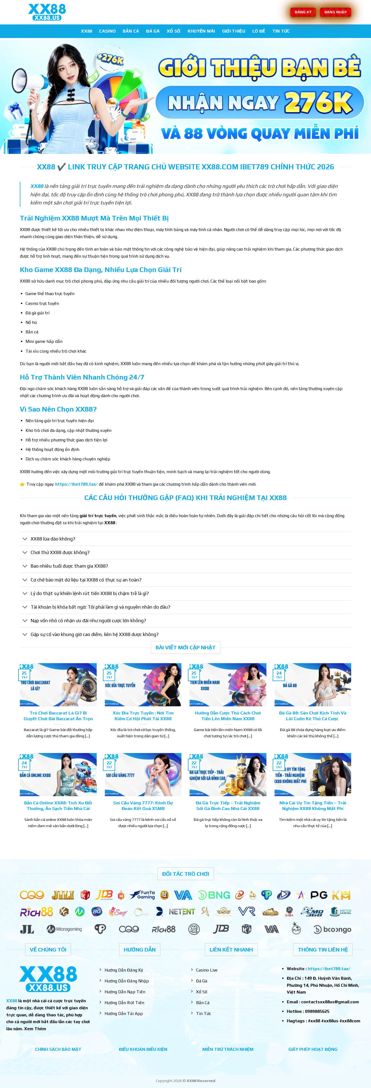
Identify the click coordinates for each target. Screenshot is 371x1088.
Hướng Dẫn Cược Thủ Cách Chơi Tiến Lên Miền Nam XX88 (228, 716)
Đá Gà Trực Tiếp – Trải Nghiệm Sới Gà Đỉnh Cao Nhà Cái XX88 (228, 805)
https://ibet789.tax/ (76, 484)
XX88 (86, 31)
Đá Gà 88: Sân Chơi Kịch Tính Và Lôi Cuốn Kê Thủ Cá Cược (312, 716)
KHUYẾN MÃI (201, 31)
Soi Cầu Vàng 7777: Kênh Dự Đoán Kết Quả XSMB (143, 805)
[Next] (356, 95)
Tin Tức (281, 31)
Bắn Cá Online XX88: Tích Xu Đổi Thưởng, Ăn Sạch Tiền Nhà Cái (58, 805)
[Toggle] (25, 539)
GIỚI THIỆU (233, 31)
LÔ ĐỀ (258, 31)
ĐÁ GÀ (153, 31)
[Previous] (14, 95)
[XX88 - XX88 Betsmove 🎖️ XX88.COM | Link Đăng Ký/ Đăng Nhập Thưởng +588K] (47, 12)
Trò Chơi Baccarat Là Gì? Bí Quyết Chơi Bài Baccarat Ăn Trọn (58, 716)
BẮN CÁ (131, 31)
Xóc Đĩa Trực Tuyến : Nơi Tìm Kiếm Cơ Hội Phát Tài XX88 (143, 716)
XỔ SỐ (174, 31)
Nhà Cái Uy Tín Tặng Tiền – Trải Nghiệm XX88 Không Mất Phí (312, 805)
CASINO (107, 31)
